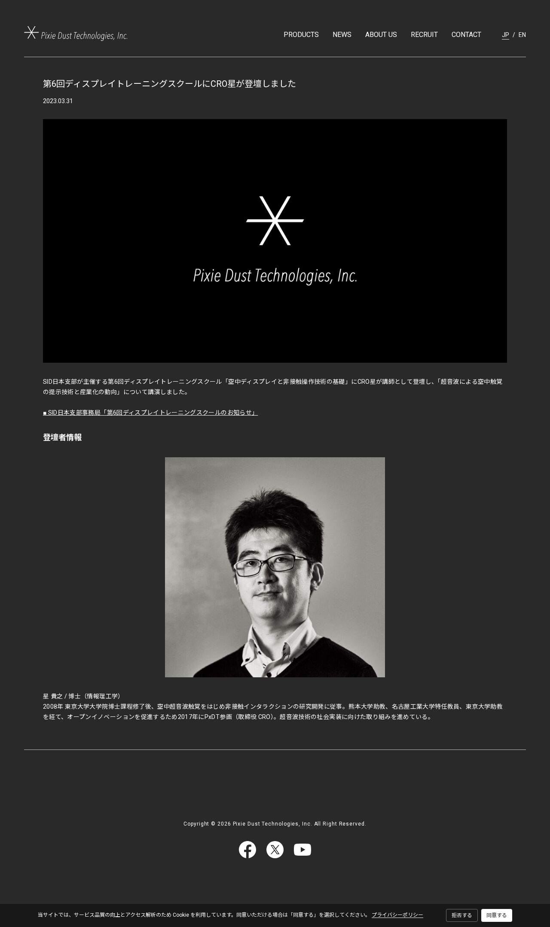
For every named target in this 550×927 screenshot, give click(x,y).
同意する (496, 915)
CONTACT (466, 35)
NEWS (342, 35)
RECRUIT (424, 35)
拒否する (462, 915)
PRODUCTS (301, 35)
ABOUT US (381, 35)
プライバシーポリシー (397, 915)
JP (505, 34)
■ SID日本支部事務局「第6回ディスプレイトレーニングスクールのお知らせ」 (150, 412)
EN (522, 34)
